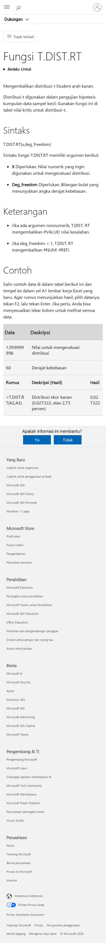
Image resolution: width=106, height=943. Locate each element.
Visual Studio (15, 820)
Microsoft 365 (16, 485)
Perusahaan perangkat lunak (25, 812)
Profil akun (13, 536)
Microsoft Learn (17, 768)
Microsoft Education (20, 587)
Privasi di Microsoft (19, 872)
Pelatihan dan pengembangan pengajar (32, 631)
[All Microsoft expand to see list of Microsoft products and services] (6, 7)
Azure (10, 691)
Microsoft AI (15, 673)
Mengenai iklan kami (43, 934)
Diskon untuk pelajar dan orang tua (30, 640)
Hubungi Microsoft (19, 925)
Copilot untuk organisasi (23, 468)
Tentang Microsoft (19, 854)
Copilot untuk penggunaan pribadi (29, 476)
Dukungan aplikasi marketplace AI (29, 777)
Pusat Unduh (15, 545)
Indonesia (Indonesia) (29, 896)
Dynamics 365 (16, 700)
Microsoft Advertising (21, 717)
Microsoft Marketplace (21, 794)
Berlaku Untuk (19, 69)
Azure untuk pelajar (19, 648)
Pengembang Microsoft (22, 759)
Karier (10, 845)
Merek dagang (16, 934)
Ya (37, 440)
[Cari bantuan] (19, 7)
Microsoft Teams (18, 734)
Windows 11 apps (18, 511)
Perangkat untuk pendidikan (25, 596)
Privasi (39, 925)
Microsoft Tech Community (24, 786)
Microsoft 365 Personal (22, 502)
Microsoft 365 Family (20, 494)
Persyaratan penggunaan (63, 925)
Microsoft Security (18, 682)
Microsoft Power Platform (23, 803)
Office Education (17, 622)
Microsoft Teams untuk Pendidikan (29, 605)
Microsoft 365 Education (23, 614)
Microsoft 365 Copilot (21, 726)
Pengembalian (16, 554)
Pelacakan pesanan (19, 562)
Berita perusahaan (19, 863)
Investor (12, 880)
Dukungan (14, 19)
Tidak (68, 440)
